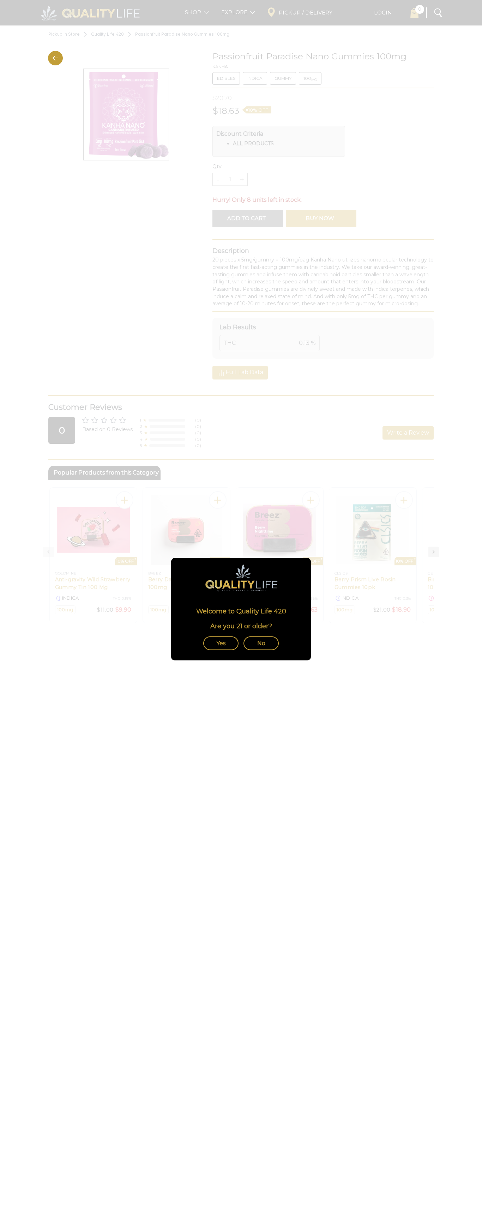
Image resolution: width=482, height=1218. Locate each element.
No (261, 643)
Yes (220, 643)
